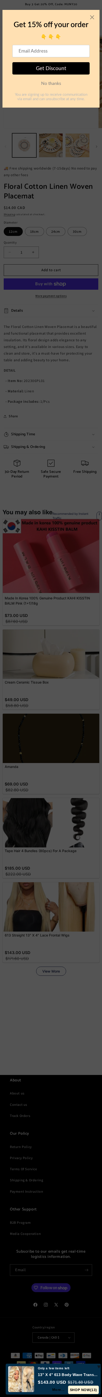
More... (58, 1390)
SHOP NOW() (83, 1390)
